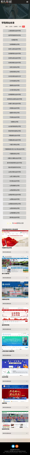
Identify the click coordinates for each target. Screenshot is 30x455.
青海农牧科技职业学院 (14, 131)
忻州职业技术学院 (14, 181)
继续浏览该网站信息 (7, 252)
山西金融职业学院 (14, 185)
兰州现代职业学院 (14, 90)
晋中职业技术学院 (14, 217)
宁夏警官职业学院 (14, 153)
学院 (23, 26)
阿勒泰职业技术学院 (14, 135)
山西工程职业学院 (14, 176)
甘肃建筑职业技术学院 (14, 53)
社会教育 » (16, 26)
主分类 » (11, 26)
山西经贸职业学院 (14, 190)
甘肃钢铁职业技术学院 (14, 94)
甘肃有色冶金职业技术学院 (14, 99)
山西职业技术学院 (14, 199)
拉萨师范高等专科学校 (14, 35)
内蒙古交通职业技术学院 (14, 158)
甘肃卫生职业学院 (14, 67)
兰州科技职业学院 (14, 81)
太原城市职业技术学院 (14, 194)
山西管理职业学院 (14, 213)
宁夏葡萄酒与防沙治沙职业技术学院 (14, 149)
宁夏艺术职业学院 (14, 144)
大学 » (20, 26)
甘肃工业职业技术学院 (14, 49)
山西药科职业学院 (14, 208)
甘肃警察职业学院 (14, 44)
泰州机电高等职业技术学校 (14, 162)
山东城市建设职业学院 (14, 126)
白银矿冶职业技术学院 (14, 103)
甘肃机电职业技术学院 (14, 62)
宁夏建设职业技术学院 (14, 140)
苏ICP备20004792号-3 (15, 449)
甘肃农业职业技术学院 (14, 58)
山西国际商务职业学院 (14, 203)
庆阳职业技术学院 (14, 108)
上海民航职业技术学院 (14, 30)
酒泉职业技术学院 (14, 85)
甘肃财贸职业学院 (14, 71)
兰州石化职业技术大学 (14, 76)
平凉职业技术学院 (14, 117)
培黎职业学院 (14, 121)
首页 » (7, 26)
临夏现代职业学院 (14, 112)
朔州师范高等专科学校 (14, 167)
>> (10, 223)
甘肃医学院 (14, 40)
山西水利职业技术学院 (14, 172)
